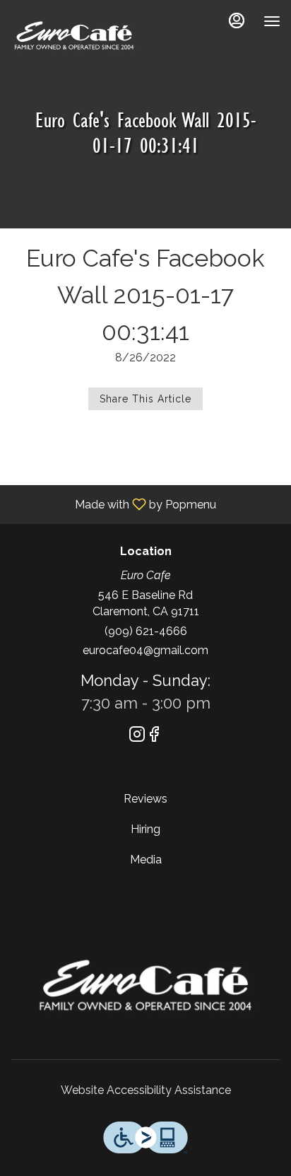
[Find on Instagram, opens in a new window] (137, 736)
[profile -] (236, 20)
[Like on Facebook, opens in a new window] (154, 736)
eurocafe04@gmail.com (145, 650)
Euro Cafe (145, 985)
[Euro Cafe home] (74, 35)
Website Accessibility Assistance (146, 1090)
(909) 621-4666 (146, 631)
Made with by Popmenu (113, 503)
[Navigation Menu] (271, 21)
